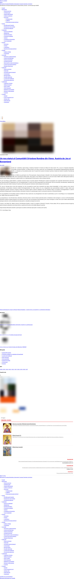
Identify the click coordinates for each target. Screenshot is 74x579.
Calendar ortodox (6, 420)
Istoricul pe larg (7, 11)
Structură (6, 17)
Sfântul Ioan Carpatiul (17, 447)
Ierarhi (3, 23)
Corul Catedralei (7, 41)
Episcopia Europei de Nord (12, 22)
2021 (15, 369)
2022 (13, 369)
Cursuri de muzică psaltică (10, 64)
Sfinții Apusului (7, 88)
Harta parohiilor (5, 359)
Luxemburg (6, 47)
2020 (18, 369)
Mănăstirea (6, 33)
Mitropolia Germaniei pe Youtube (7, 578)
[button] (1, 109)
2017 (27, 369)
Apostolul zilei (70, 459)
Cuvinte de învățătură (9, 78)
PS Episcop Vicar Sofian (9, 26)
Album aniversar (7, 69)
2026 (1, 369)
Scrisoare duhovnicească (10, 72)
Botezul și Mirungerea (9, 91)
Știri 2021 (2, 165)
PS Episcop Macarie (8, 28)
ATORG (3, 50)
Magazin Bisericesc (8, 66)
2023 (10, 369)
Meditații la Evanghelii (9, 89)
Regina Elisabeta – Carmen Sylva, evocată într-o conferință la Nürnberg (33, 309)
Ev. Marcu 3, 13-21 (70, 469)
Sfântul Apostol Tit (16, 435)
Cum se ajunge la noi (8, 97)
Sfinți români (7, 86)
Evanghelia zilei (70, 465)
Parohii (3, 42)
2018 (24, 369)
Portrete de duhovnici (9, 80)
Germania (6, 44)
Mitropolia (4, 9)
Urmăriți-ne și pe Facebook (6, 576)
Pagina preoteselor (8, 59)
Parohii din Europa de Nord (10, 48)
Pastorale (6, 70)
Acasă (3, 8)
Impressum (6, 102)
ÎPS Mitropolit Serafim (9, 25)
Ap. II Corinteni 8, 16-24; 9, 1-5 (67, 462)
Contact (4, 94)
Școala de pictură (8, 61)
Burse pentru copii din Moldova (11, 63)
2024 (7, 369)
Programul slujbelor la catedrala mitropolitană (12, 354)
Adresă (5, 95)
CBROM (8, 20)
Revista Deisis (7, 75)
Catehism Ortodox (8, 83)
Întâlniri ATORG (7, 52)
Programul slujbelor (8, 36)
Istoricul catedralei (8, 31)
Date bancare (7, 100)
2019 (21, 369)
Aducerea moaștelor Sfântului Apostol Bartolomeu (24, 423)
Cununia (6, 92)
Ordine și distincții (8, 15)
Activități (4, 55)
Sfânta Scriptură (7, 85)
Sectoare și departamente (10, 56)
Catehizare (4, 81)
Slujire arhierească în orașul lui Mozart (8, 309)
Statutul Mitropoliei (8, 14)
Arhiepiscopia (7, 12)
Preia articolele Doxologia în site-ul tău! (65, 473)
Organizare (6, 53)
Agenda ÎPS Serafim (6, 352)
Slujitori (6, 37)
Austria (5, 45)
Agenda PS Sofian (6, 360)
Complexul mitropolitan (9, 39)
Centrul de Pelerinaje (8, 58)
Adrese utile (6, 99)
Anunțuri (4, 363)
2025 (4, 369)
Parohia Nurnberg (8, 34)
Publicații (4, 67)
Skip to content (3, 0)
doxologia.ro (70, 471)
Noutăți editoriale (8, 77)
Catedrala (4, 30)
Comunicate (7, 74)
